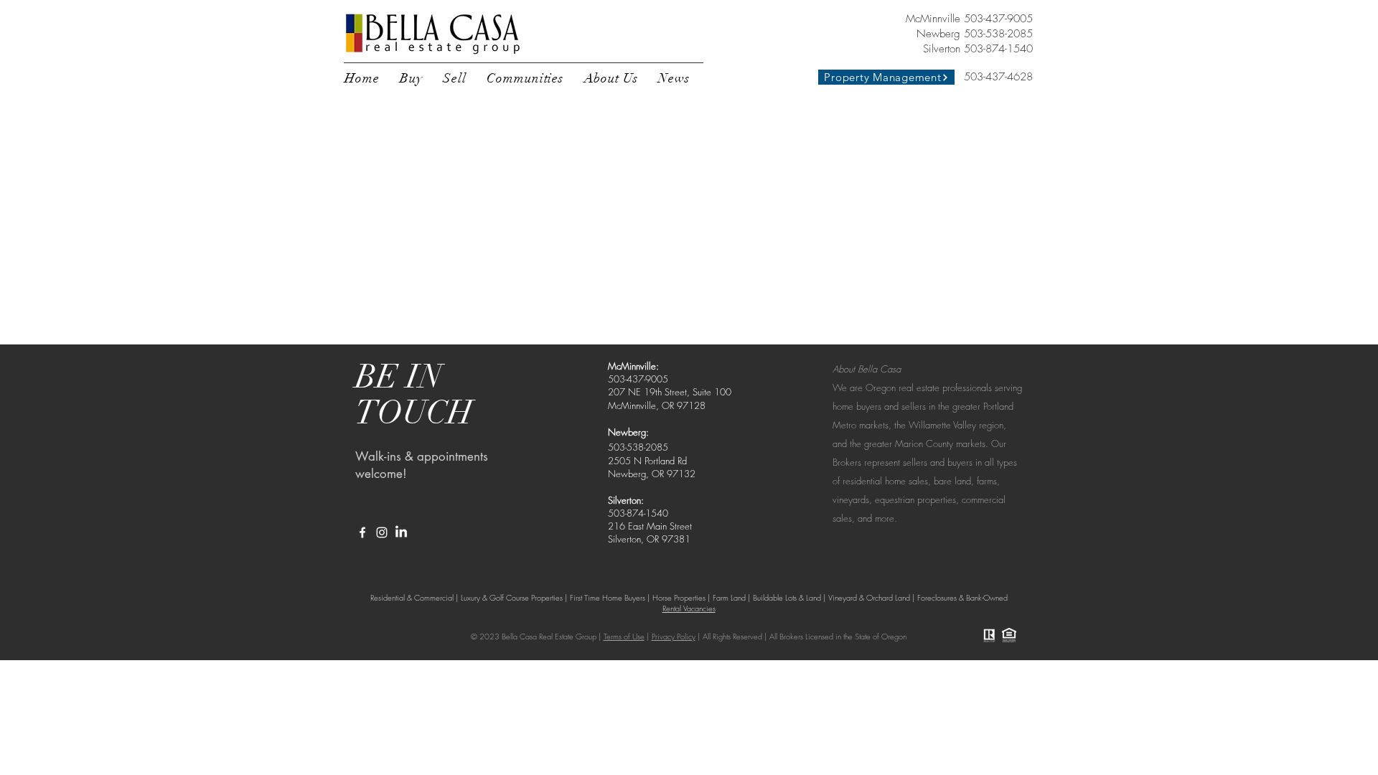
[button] (411, 78)
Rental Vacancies (689, 608)
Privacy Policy (673, 636)
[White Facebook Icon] (362, 532)
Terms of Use (624, 636)
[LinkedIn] (401, 532)
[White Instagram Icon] (382, 532)
